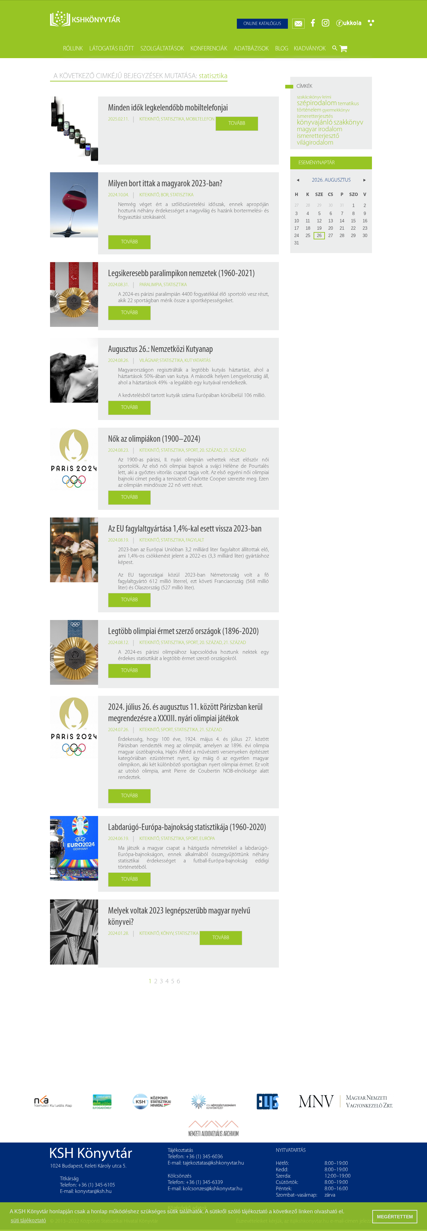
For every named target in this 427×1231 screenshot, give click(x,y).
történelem (309, 110)
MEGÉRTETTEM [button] (395, 1216)
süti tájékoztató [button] (28, 1220)
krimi (326, 97)
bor (164, 195)
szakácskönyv (309, 97)
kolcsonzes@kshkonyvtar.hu (213, 1189)
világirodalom (315, 143)
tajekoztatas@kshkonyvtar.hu (213, 1163)
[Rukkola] (348, 25)
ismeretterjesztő (318, 136)
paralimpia (150, 284)
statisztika (172, 119)
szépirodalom (317, 103)
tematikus (348, 104)
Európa (207, 838)
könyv (167, 933)
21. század (235, 450)
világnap (148, 360)
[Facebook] (313, 25)
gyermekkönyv (336, 110)
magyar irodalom (319, 129)
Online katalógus (262, 23)
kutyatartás (197, 360)
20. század (210, 450)
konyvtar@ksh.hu (93, 1191)
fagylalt (195, 540)
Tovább (237, 123)
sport (192, 450)
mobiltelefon (200, 119)
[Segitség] (371, 24)
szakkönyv (348, 123)
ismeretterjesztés (315, 116)
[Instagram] (326, 25)
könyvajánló (315, 123)
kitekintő (149, 119)
